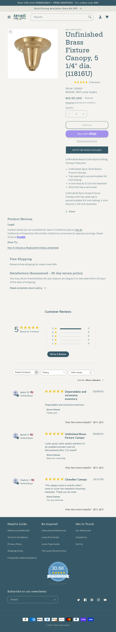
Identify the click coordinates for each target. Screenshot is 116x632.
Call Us (79, 544)
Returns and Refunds (18, 530)
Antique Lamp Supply (61, 625)
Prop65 (21, 237)
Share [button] (72, 211)
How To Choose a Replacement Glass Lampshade (33, 248)
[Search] (90, 17)
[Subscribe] (54, 599)
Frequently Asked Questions (22, 558)
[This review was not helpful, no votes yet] (100, 422)
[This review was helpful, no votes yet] (94, 422)
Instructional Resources (54, 530)
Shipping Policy (15, 551)
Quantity (69, 108)
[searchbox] (23, 372)
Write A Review (58, 354)
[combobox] (62, 17)
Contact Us (81, 537)
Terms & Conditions (18, 537)
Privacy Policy (15, 544)
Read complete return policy (26, 288)
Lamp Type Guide (51, 544)
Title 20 (78, 230)
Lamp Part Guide (50, 537)
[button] (9, 17)
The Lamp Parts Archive (54, 551)
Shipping (70, 103)
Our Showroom (83, 530)
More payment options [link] (87, 141)
